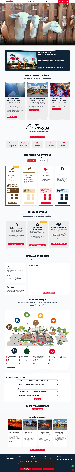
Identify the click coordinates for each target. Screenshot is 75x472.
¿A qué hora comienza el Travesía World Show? (32, 391)
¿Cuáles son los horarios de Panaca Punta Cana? (32, 388)
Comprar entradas (63, 1)
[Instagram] (61, 459)
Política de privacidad (48, 458)
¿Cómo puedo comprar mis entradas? (29, 395)
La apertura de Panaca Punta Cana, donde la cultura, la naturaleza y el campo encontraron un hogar (44, 434)
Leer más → (11, 441)
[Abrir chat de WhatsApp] (72, 466)
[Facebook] (58, 459)
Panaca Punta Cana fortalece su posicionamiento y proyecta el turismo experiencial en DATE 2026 (29, 434)
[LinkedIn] (69, 459)
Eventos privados (36, 1)
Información (51, 1)
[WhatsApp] (71, 459)
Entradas (29, 1)
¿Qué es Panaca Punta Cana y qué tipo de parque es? (33, 380)
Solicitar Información (16, 244)
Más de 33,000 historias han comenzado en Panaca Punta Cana (14, 433)
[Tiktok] (63, 459)
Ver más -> (37, 399)
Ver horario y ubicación (37, 136)
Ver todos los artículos (37, 449)
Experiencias (24, 1)
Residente (42, 160)
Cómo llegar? (33, 458)
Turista (31, 160)
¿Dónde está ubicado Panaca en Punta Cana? (31, 384)
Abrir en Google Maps (49, 292)
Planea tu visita (44, 1)
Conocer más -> (11, 116)
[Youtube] (66, 459)
